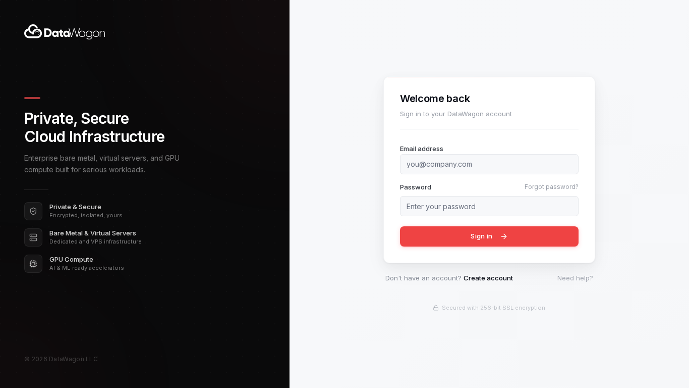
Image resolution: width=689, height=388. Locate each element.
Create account (488, 278)
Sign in (481, 236)
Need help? (575, 278)
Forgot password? (552, 186)
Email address (421, 148)
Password (415, 187)
